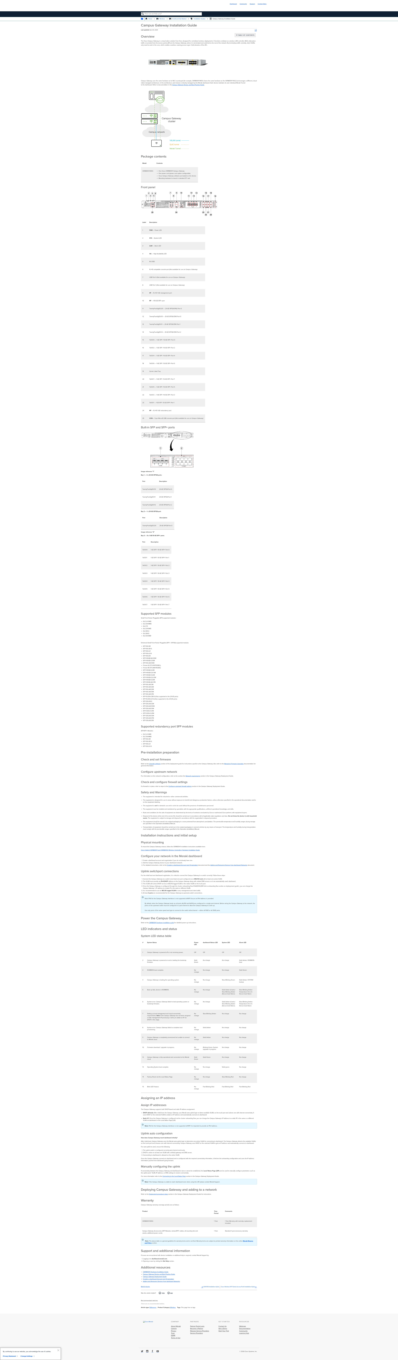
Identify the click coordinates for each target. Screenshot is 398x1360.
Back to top (144, 1287)
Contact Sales (262, 4)
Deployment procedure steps (158, 1194)
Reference (153, 1307)
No (171, 1293)
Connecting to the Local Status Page (174, 1176)
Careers (174, 1329)
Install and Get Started (179, 19)
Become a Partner (196, 1329)
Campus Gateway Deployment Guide (155, 1277)
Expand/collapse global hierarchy (143, 19)
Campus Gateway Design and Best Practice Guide (188, 85)
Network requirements (193, 776)
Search (143, 14)
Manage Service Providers (199, 1331)
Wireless (162, 19)
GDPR (173, 1335)
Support (252, 4)
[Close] (58, 1350)
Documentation (244, 1329)
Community (243, 4)
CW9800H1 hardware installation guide (161, 923)
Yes (163, 1293)
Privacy (173, 1331)
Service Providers (196, 1333)
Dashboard (233, 4)
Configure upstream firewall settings (180, 786)
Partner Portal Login (197, 1326)
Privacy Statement (9, 1356)
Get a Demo (222, 1329)
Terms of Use (175, 1338)
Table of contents (245, 35)
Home (150, 19)
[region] (30, 1354)
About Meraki (176, 1326)
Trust (173, 1333)
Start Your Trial (223, 1331)
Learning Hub (244, 1333)
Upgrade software (155, 764)
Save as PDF (256, 30)
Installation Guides (199, 19)
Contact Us (222, 1326)
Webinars (242, 1326)
